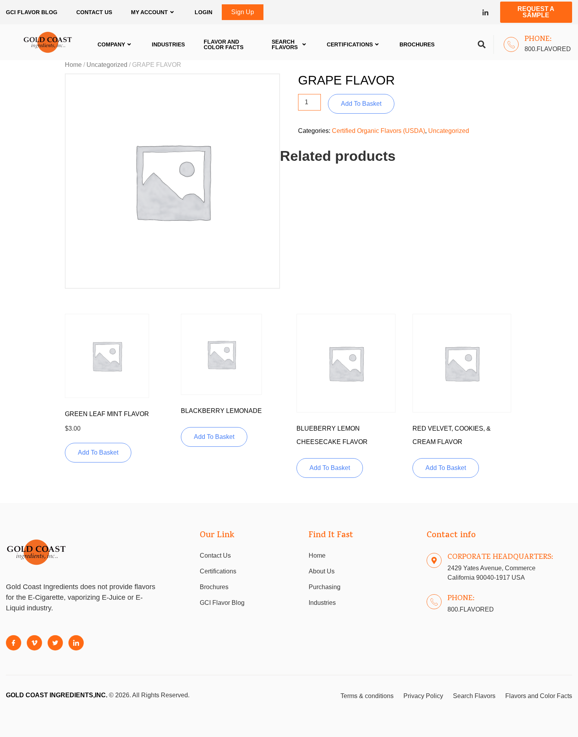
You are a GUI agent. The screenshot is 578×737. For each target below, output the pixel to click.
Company (111, 44)
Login (203, 12)
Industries (168, 44)
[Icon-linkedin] (485, 12)
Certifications (350, 44)
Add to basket (361, 103)
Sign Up (242, 12)
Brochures (416, 44)
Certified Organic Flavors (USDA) (378, 130)
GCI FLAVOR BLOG (31, 12)
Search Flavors (285, 44)
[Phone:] (511, 44)
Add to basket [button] (98, 452)
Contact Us (94, 12)
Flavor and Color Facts (223, 44)
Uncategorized (107, 64)
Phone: (538, 39)
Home (73, 64)
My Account (149, 12)
